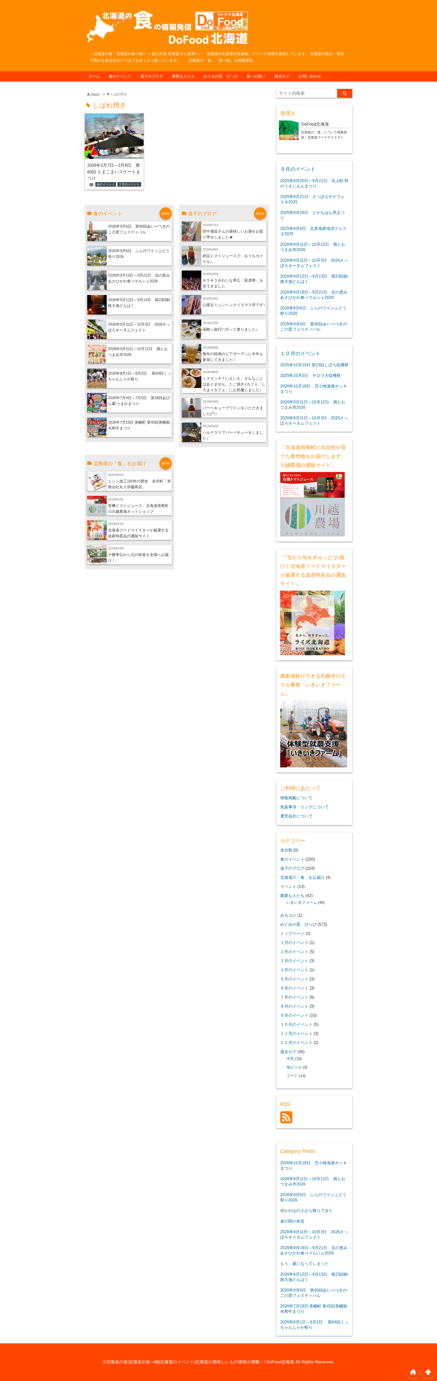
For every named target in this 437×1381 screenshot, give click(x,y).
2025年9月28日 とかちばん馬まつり (312, 215)
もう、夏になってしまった (304, 1263)
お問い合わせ (309, 76)
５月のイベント (294, 979)
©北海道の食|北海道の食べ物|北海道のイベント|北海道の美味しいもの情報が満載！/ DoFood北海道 (198, 1362)
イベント (288, 886)
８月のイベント (294, 1006)
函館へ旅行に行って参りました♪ (230, 329)
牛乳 (290, 1059)
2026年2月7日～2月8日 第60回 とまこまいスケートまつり (113, 172)
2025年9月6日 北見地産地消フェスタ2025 (313, 231)
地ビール (294, 1067)
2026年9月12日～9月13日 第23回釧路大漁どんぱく (314, 279)
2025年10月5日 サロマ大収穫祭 (310, 375)
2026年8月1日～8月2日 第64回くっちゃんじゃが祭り (314, 1324)
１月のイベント (294, 942)
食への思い (256, 76)
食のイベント (120, 76)
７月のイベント (294, 997)
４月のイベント (294, 969)
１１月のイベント (296, 1033)
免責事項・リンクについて (304, 807)
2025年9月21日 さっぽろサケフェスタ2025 (312, 199)
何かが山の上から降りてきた (306, 1210)
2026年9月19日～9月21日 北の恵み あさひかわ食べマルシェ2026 (313, 295)
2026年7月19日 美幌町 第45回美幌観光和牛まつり (313, 1309)
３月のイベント (294, 960)
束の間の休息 (292, 1221)
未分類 (286, 850)
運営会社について (296, 816)
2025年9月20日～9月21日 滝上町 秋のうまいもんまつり (314, 183)
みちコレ (288, 915)
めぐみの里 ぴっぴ (221, 76)
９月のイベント (298, 169)
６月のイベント (294, 988)
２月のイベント (129, 184)
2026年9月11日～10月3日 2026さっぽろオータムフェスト (314, 263)
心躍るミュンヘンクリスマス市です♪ (234, 305)
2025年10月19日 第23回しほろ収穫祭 (314, 364)
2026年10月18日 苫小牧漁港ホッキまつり (313, 389)
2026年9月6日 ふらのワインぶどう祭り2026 (313, 311)
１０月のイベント (300, 353)
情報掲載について (296, 797)
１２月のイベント (296, 1042)
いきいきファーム (302, 903)
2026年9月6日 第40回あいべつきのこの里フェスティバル (313, 326)
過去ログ (282, 76)
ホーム (94, 76)
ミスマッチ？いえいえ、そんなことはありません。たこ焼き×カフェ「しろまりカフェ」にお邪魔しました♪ (234, 384)
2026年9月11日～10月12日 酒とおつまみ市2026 (312, 247)
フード (292, 1076)
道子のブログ (151, 76)
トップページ (292, 933)
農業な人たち (183, 76)
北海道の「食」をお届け (302, 877)
